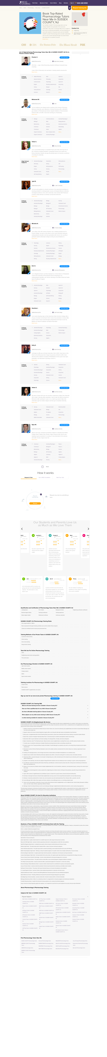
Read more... (46, 39)
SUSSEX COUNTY (46, 7)
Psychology (48, 81)
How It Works (53, 3)
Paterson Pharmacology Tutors (45, 940)
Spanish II (61, 76)
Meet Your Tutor (60, 477)
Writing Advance (49, 166)
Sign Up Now (55, 698)
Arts (59, 409)
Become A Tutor (44, 3)
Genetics (48, 126)
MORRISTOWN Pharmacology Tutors (46, 943)
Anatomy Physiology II (63, 118)
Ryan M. (34, 424)
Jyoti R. (34, 181)
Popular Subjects (26, 896)
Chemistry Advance (50, 118)
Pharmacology (31, 7)
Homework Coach (37, 171)
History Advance (37, 89)
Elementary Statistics (63, 124)
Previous (21, 529)
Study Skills (61, 79)
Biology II (36, 121)
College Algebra (37, 332)
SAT (59, 163)
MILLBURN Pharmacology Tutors (62, 940)
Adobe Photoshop (37, 76)
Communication (37, 81)
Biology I (35, 118)
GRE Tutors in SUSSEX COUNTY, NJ (46, 910)
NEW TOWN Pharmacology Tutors (45, 948)
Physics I (60, 446)
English (35, 84)
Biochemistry (36, 124)
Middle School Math (38, 417)
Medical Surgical (62, 211)
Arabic (47, 129)
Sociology (48, 89)
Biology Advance (62, 121)
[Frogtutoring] (25, 3)
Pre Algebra (48, 412)
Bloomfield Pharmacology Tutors (62, 948)
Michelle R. (35, 223)
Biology (47, 200)
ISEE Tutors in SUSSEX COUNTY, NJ (46, 903)
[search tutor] (69, 8)
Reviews (66, 3)
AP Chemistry (49, 208)
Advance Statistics (37, 79)
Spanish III (61, 81)
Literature (36, 92)
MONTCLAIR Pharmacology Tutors (62, 946)
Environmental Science (63, 206)
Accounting (61, 84)
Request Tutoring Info (79, 8)
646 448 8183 (82, 3)
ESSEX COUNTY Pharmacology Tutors (29, 940)
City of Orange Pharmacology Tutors (80, 940)
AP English (61, 250)
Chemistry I (36, 126)
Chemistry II (36, 129)
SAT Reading (61, 166)
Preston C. (35, 57)
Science (47, 213)
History (35, 87)
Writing (47, 163)
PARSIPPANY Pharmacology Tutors (45, 946)
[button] (84, 15)
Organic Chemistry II (38, 134)
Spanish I (48, 92)
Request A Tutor (29, 477)
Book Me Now (64, 57)
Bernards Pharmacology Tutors (79, 947)
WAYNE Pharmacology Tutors (27, 947)
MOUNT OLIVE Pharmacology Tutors (63, 943)
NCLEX (47, 171)
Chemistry (48, 454)
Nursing (60, 200)
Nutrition (48, 124)
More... (60, 92)
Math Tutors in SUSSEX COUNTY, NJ (29, 899)
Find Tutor (35, 3)
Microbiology (61, 126)
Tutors (25, 7)
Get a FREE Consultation (44, 477)
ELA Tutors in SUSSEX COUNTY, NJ (79, 912)
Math (47, 76)
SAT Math (48, 293)
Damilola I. (35, 308)
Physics (60, 444)
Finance (60, 89)
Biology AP (48, 203)
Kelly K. (34, 345)
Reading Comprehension (51, 84)
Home (20, 7)
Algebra (60, 129)
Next (47, 466)
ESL (59, 87)
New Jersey (38, 7)
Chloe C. (34, 141)
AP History (36, 163)
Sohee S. (34, 387)
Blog (60, 3)
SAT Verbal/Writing (37, 174)
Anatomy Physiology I (50, 134)
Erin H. (34, 266)
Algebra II (36, 457)
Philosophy (48, 79)
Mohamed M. (35, 99)
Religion (47, 87)
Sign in (72, 3)
